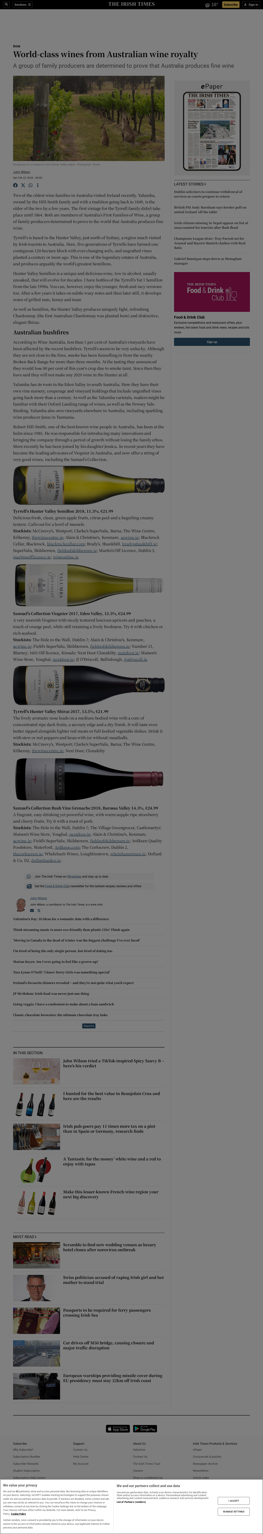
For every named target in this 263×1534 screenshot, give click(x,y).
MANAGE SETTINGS (233, 1511)
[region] (131, 1506)
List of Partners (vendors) (131, 1502)
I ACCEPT (234, 1500)
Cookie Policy (18, 1513)
